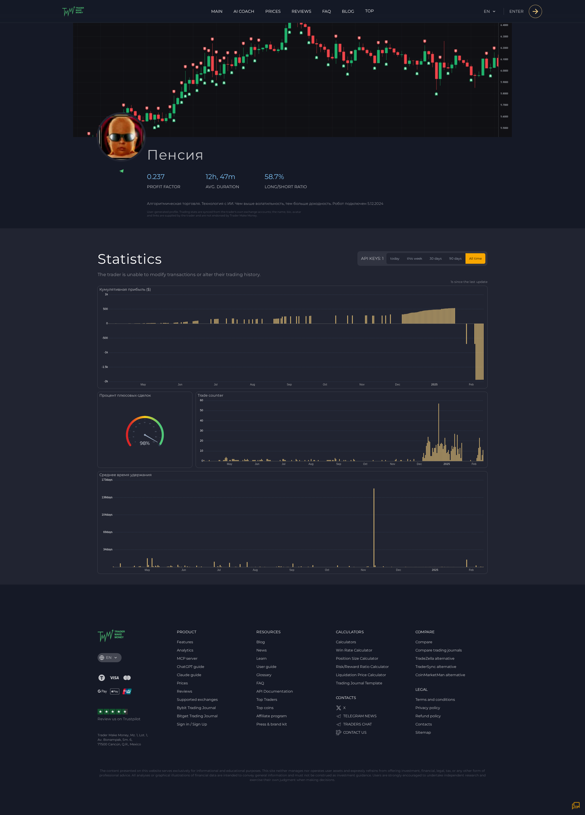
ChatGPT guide (190, 667)
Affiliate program (271, 716)
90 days (455, 258)
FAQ (326, 11)
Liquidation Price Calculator (361, 675)
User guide (266, 667)
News (261, 650)
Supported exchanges (197, 699)
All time (475, 258)
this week (414, 258)
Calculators (346, 642)
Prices (273, 11)
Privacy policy (427, 708)
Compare (423, 642)
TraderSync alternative (435, 667)
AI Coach (244, 11)
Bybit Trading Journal (196, 708)
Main (217, 11)
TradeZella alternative (435, 658)
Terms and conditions (435, 699)
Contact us (355, 732)
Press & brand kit (271, 724)
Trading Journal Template (359, 683)
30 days (436, 258)
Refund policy (428, 716)
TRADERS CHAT (357, 724)
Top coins (265, 708)
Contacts (423, 724)
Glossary (263, 675)
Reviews (301, 11)
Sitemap (423, 732)
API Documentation (274, 691)
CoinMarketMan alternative (440, 675)
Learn (261, 658)
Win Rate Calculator (354, 650)
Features (185, 642)
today (394, 258)
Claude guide (189, 675)
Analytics (185, 650)
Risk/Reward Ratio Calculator (362, 667)
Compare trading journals (438, 650)
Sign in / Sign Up (192, 724)
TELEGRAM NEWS (360, 716)
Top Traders (266, 699)
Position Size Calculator (357, 658)
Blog (348, 11)
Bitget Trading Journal (197, 716)
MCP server (187, 658)
